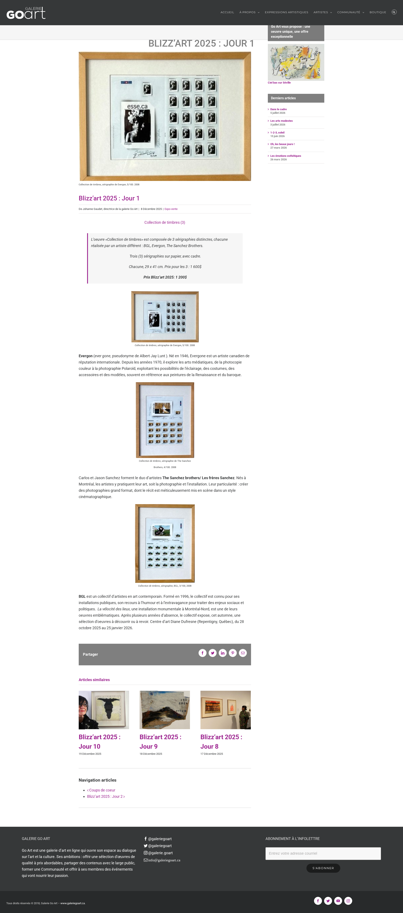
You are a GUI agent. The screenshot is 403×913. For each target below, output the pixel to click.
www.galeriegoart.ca (72, 903)
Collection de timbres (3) (164, 222)
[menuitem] (230, 12)
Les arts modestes (281, 120)
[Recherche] (394, 12)
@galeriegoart (160, 839)
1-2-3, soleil (277, 132)
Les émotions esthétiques (285, 155)
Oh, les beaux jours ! (282, 144)
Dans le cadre (278, 109)
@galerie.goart (160, 853)
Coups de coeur (102, 790)
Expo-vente (171, 209)
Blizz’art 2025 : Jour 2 (105, 796)
